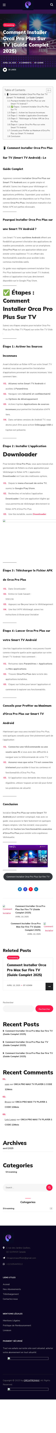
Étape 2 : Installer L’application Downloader (29, 115)
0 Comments (25, 63)
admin (40, 63)
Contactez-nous (10, 1299)
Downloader (20, 454)
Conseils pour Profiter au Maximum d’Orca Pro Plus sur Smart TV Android (30, 132)
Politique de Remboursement (17, 1325)
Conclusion (15, 136)
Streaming (9, 25)
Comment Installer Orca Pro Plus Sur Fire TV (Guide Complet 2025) (28, 1055)
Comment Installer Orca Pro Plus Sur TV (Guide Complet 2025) (25, 1044)
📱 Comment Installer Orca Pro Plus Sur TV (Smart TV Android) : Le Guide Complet (26, 96)
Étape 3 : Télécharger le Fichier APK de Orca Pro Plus (30, 120)
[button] (51, 5)
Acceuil (6, 1284)
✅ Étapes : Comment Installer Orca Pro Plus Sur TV (30, 108)
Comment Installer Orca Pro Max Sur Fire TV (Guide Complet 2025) (26, 970)
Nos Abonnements (12, 1289)
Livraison (7, 1330)
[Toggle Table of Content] (47, 90)
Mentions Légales (11, 1320)
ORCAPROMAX (31, 1380)
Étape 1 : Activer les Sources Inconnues (28, 112)
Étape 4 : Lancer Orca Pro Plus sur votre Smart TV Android (28, 126)
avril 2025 (8, 1148)
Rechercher (8, 1002)
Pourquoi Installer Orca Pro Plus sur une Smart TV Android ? (28, 102)
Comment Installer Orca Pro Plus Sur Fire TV (28, 876)
